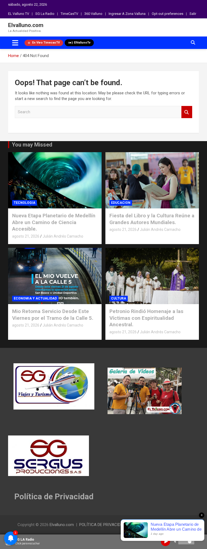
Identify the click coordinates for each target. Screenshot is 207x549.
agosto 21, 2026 (25, 236)
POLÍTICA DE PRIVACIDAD (102, 524)
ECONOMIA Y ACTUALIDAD (35, 298)
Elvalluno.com (25, 25)
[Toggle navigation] (15, 42)
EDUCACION (120, 203)
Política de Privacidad (54, 496)
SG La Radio (44, 14)
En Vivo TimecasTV (46, 42)
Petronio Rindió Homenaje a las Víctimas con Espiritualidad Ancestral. (146, 318)
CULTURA (118, 298)
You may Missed (32, 144)
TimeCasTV (69, 14)
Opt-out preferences (167, 14)
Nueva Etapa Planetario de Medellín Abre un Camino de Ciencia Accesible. (53, 222)
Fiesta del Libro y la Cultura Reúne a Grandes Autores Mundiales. (151, 218)
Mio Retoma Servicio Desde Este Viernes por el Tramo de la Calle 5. (52, 314)
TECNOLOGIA (24, 203)
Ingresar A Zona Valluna (127, 14)
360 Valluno (93, 14)
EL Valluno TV (18, 14)
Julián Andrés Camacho (63, 236)
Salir (192, 14)
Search (186, 112)
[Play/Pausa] (165, 541)
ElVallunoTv (82, 42)
